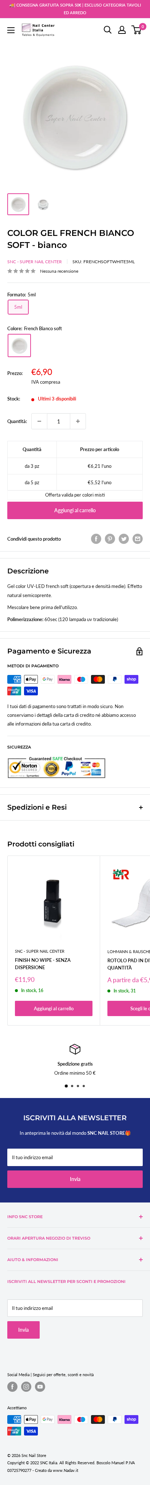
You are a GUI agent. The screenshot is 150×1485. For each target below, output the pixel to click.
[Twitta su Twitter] (124, 539)
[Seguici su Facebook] (12, 1387)
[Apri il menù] (11, 30)
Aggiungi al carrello (75, 510)
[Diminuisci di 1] (39, 421)
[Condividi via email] (138, 539)
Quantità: (17, 421)
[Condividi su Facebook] (96, 539)
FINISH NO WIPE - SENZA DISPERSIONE (43, 963)
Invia (75, 1179)
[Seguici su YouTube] (40, 1387)
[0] (136, 29)
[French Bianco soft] (19, 345)
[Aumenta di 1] (78, 421)
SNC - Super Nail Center (34, 261)
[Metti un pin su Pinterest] (110, 539)
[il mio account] (122, 30)
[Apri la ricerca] (108, 30)
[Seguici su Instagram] (26, 1387)
